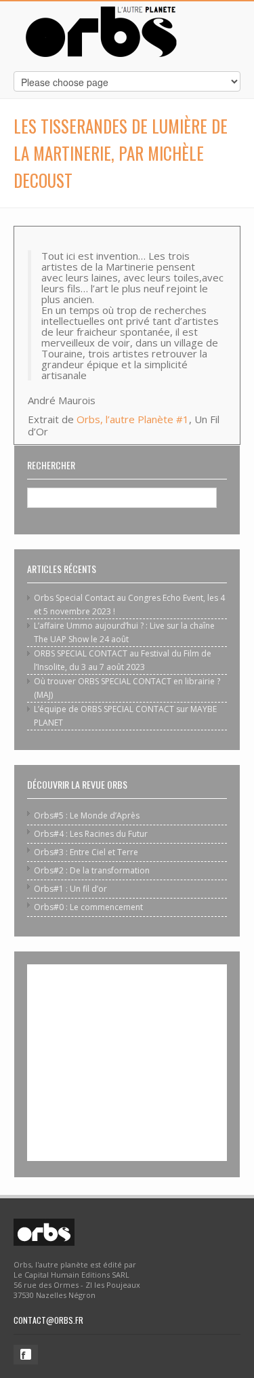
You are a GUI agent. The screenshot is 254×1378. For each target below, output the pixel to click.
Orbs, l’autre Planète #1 (133, 419)
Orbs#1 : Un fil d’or (70, 888)
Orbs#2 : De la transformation (92, 870)
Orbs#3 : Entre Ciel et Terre (86, 852)
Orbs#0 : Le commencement (88, 907)
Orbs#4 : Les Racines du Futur (91, 834)
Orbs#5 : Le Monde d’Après (87, 815)
